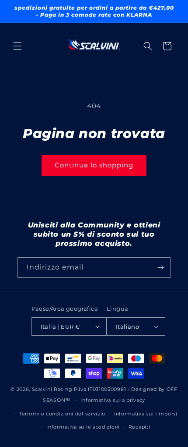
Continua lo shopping (94, 165)
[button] (17, 46)
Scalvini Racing (52, 389)
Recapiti (139, 427)
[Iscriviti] (160, 267)
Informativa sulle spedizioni (83, 427)
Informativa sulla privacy (112, 400)
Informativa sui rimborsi (146, 414)
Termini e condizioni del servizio (62, 414)
